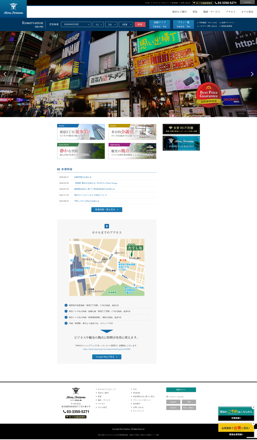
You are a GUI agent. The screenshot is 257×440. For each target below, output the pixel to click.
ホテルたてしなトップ (107, 389)
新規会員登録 (226, 26)
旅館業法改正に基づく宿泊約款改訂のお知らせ (94, 189)
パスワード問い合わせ (208, 26)
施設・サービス (104, 400)
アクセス (101, 404)
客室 (99, 396)
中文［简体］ (189, 408)
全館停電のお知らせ (83, 177)
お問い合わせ (186, 3)
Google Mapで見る (105, 357)
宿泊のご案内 (103, 393)
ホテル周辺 (102, 407)
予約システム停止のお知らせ (86, 201)
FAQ (148, 3)
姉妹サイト (181, 390)
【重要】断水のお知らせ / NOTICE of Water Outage (95, 183)
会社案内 (136, 404)
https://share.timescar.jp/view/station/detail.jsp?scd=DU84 (106, 349)
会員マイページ (227, 23)
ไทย (189, 402)
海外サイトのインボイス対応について (90, 195)
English (173, 402)
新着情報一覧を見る (105, 209)
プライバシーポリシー (160, 3)
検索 (140, 24)
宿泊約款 (174, 3)
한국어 (173, 408)
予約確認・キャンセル (208, 23)
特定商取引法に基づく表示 (143, 396)
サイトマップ (138, 411)
